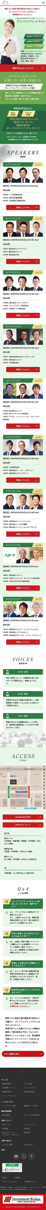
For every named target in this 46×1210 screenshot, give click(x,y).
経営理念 (27, 1128)
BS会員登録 (6, 1115)
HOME (4, 1177)
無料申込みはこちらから (23, 68)
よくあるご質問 (7, 1145)
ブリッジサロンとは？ (9, 1096)
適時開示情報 (6, 1092)
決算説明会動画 (29, 1092)
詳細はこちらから (23, 207)
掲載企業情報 (6, 1084)
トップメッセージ (30, 1124)
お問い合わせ (28, 1145)
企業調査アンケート (9, 1088)
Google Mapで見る (23, 817)
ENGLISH (27, 1132)
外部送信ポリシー (31, 1181)
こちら (25, 133)
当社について (6, 1124)
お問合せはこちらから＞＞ (20, 1006)
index (14, 3)
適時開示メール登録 (30, 1106)
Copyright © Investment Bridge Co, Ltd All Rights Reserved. (23, 1207)
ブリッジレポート (30, 1088)
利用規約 (17, 1177)
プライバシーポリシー (9, 1181)
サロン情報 (28, 1084)
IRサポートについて (11, 1133)
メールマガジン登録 (9, 1106)
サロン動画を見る (11, 1054)
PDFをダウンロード (23, 825)
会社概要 (5, 1128)
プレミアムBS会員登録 (31, 1115)
